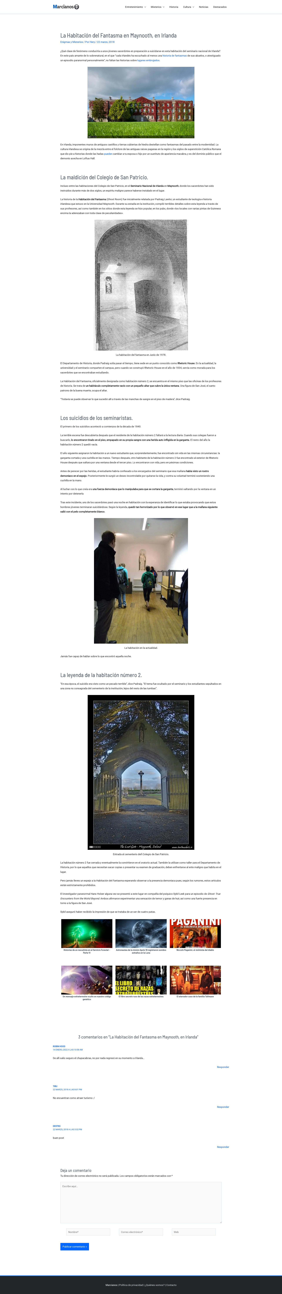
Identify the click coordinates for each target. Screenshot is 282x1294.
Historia (173, 6)
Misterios (156, 6)
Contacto (171, 1285)
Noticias (203, 6)
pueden (108, 153)
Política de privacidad (131, 1285)
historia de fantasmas (175, 55)
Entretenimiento (134, 6)
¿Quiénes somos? (154, 1285)
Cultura (187, 6)
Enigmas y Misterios (71, 41)
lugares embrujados (148, 60)
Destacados (220, 6)
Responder (223, 1067)
